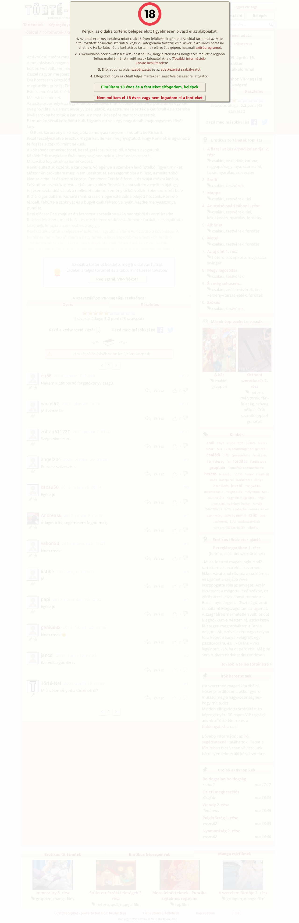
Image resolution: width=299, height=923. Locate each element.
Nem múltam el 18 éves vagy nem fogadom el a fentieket (150, 97)
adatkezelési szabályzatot (180, 69)
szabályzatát (141, 69)
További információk (189, 58)
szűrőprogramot (208, 47)
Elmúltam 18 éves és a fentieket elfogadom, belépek (150, 87)
